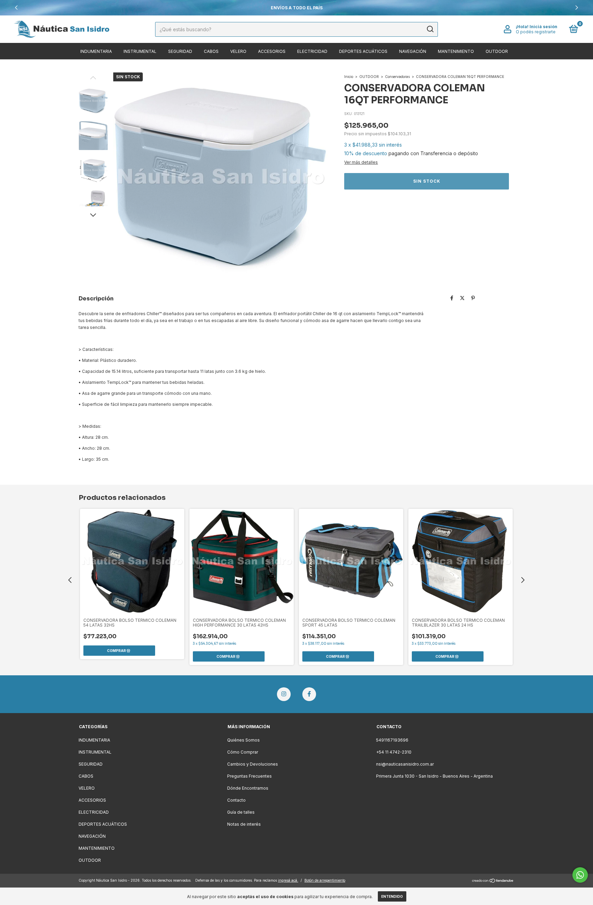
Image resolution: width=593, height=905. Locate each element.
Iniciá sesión (543, 26)
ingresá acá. (288, 880)
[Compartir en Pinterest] (473, 298)
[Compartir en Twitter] (462, 298)
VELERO (238, 51)
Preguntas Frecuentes (249, 776)
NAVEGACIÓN (412, 51)
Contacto (236, 800)
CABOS (211, 51)
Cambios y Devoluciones (252, 764)
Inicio (348, 77)
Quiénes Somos (243, 740)
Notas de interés (244, 824)
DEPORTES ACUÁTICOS (363, 51)
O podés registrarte (536, 31)
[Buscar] (429, 29)
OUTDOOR (497, 51)
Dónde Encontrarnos (247, 788)
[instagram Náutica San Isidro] (284, 694)
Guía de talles (241, 812)
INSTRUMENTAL (140, 51)
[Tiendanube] (493, 881)
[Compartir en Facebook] (451, 298)
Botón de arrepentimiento (324, 880)
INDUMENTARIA (96, 51)
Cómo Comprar (242, 752)
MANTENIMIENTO (456, 51)
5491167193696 (392, 740)
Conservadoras (397, 77)
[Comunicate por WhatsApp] (580, 875)
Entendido (392, 896)
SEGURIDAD (180, 51)
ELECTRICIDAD (312, 51)
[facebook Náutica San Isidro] (309, 694)
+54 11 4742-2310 (393, 752)
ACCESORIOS (272, 51)
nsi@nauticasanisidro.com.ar (405, 764)
